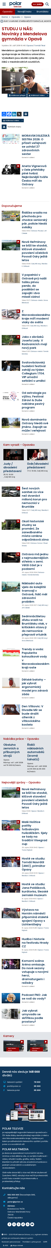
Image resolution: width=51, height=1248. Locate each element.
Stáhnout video (37, 95)
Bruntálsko (42, 11)
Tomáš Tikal (39, 45)
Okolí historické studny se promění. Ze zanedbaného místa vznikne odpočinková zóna (35, 530)
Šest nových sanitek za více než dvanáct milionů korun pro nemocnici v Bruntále (34, 497)
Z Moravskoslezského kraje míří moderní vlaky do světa (36, 316)
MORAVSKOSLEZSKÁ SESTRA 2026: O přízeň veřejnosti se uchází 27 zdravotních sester (36, 145)
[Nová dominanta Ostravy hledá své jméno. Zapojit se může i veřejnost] (11, 423)
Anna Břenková (27, 641)
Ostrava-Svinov (36, 543)
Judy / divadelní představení (12, 467)
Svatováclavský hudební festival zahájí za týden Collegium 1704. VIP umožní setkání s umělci (34, 371)
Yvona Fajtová (27, 850)
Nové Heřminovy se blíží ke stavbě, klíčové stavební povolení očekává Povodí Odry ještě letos (35, 251)
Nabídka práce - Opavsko (21, 739)
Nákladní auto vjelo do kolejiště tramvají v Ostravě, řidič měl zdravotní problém (34, 592)
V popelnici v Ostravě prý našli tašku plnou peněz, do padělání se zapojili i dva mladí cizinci (34, 286)
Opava (27, 17)
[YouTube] (32, 1224)
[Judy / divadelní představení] (13, 454)
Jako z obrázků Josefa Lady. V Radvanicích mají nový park (34, 342)
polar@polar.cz (15, 1201)
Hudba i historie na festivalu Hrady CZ (35, 942)
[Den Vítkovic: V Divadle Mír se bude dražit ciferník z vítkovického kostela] (11, 709)
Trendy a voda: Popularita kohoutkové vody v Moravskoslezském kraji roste (35, 658)
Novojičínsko (24, 11)
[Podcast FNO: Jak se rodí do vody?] (11, 998)
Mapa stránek (18, 1245)
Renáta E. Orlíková (28, 876)
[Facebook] (9, 1224)
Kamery (8, 1036)
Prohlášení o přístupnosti (32, 1242)
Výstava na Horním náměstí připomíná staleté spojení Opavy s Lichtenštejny (35, 917)
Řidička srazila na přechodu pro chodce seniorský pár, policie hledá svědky (34, 220)
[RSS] (28, 1224)
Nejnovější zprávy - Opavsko (21, 782)
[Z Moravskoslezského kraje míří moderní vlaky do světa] (11, 314)
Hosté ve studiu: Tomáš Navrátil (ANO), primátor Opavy (33, 864)
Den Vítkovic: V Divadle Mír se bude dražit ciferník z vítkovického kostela (32, 715)
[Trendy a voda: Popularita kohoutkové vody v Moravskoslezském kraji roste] (11, 652)
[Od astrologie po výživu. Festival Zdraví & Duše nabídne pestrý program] (11, 396)
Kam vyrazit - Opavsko (19, 445)
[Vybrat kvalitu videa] (47, 95)
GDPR (45, 1242)
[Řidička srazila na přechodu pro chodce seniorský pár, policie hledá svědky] (11, 216)
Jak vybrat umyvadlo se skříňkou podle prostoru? (32, 1016)
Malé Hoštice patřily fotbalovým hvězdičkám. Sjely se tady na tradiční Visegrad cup (34, 833)
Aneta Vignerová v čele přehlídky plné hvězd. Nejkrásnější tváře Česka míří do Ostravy (35, 175)
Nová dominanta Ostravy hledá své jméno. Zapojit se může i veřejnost (35, 425)
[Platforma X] (19, 1224)
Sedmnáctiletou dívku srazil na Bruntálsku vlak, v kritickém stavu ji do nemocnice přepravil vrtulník (34, 625)
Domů (5, 17)
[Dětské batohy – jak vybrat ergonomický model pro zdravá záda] (11, 683)
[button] (25, 127)
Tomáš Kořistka (33, 575)
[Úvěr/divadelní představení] (37, 454)
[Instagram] (14, 1224)
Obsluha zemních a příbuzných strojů (11, 750)
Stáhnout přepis (18, 95)
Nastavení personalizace (11, 1242)
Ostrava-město (37, 300)
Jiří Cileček (26, 608)
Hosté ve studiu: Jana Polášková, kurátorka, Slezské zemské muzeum (35, 889)
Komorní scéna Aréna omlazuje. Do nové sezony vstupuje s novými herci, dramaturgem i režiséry (35, 972)
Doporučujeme (12, 206)
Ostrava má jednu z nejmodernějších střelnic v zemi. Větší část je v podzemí (35, 561)
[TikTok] (23, 1224)
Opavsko (7, 11)
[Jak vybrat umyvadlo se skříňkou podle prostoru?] (11, 1014)
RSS (6, 1245)
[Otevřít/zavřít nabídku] (4, 4)
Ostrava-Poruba (37, 231)
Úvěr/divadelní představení (38, 465)
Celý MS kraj (36, 264)
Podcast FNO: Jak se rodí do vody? (34, 997)
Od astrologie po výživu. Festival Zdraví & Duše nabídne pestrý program (34, 400)
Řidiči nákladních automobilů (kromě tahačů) (35, 752)
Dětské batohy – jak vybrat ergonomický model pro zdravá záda (35, 687)
